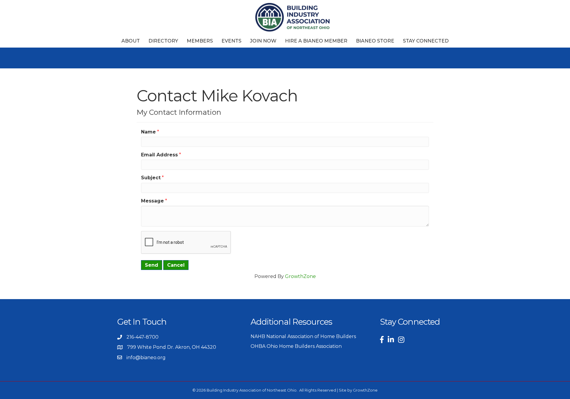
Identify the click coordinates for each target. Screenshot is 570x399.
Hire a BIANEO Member (316, 41)
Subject (151, 177)
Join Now (263, 41)
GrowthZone (300, 276)
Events (231, 41)
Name (148, 132)
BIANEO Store (375, 41)
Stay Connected (426, 41)
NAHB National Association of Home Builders (303, 336)
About (130, 41)
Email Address (159, 155)
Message (152, 201)
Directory (163, 41)
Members (200, 41)
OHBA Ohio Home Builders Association (296, 346)
